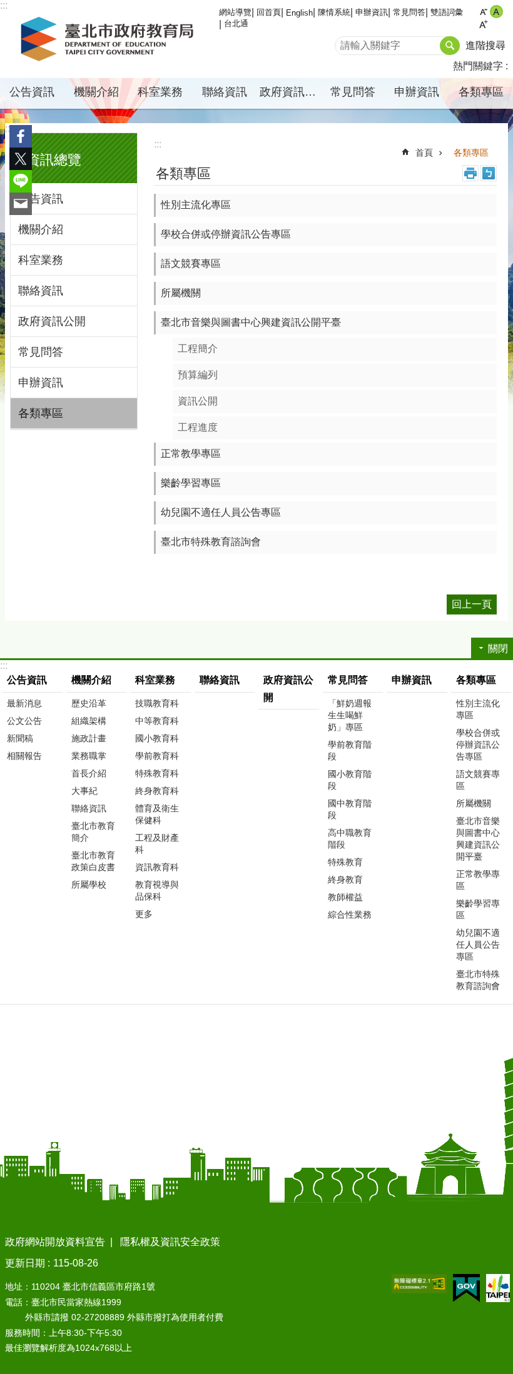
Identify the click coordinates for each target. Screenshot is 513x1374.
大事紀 (84, 791)
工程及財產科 (157, 844)
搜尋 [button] (450, 45)
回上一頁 (472, 604)
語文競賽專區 (191, 263)
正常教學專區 (191, 453)
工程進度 (198, 427)
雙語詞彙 (446, 12)
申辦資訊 (371, 12)
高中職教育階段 (350, 839)
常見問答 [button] (352, 92)
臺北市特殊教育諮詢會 (211, 541)
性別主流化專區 (196, 204)
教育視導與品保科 (157, 890)
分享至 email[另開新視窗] (20, 204)
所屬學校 (88, 885)
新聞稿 (20, 738)
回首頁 (268, 12)
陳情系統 (334, 12)
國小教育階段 (350, 780)
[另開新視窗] (419, 1283)
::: (9, 128)
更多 (144, 914)
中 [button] (496, 11)
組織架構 (88, 721)
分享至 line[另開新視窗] (20, 181)
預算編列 (198, 374)
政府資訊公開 (290, 92)
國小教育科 (157, 738)
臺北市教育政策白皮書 (93, 861)
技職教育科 (157, 703)
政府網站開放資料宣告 (55, 1241)
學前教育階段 (350, 750)
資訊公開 (198, 401)
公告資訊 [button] (31, 92)
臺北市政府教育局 (109, 39)
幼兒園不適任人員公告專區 (221, 512)
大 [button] (483, 24)
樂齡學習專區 (191, 483)
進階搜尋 (485, 45)
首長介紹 (88, 773)
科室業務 (40, 260)
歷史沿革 (88, 703)
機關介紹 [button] (96, 92)
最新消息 (24, 703)
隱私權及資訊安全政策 (170, 1241)
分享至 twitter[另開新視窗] (20, 159)
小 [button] (483, 11)
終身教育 (345, 880)
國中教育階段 (350, 809)
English (299, 13)
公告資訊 (40, 199)
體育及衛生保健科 (157, 814)
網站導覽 (235, 12)
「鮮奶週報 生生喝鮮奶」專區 (350, 715)
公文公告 (24, 721)
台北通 (236, 23)
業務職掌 (88, 756)
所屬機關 (181, 293)
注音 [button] (488, 173)
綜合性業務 (350, 915)
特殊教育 (345, 862)
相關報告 (24, 756)
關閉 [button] (498, 648)
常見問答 (409, 12)
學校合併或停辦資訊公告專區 (226, 234)
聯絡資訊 (224, 92)
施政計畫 (88, 738)
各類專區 (40, 413)
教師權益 (345, 897)
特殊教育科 (157, 773)
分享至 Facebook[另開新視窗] (20, 136)
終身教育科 (157, 791)
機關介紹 (40, 229)
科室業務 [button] (160, 92)
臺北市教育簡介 (93, 832)
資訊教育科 (157, 867)
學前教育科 (157, 756)
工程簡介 (198, 348)
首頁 (424, 153)
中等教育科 (157, 721)
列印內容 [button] (470, 173)
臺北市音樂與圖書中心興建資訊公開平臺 (251, 322)
